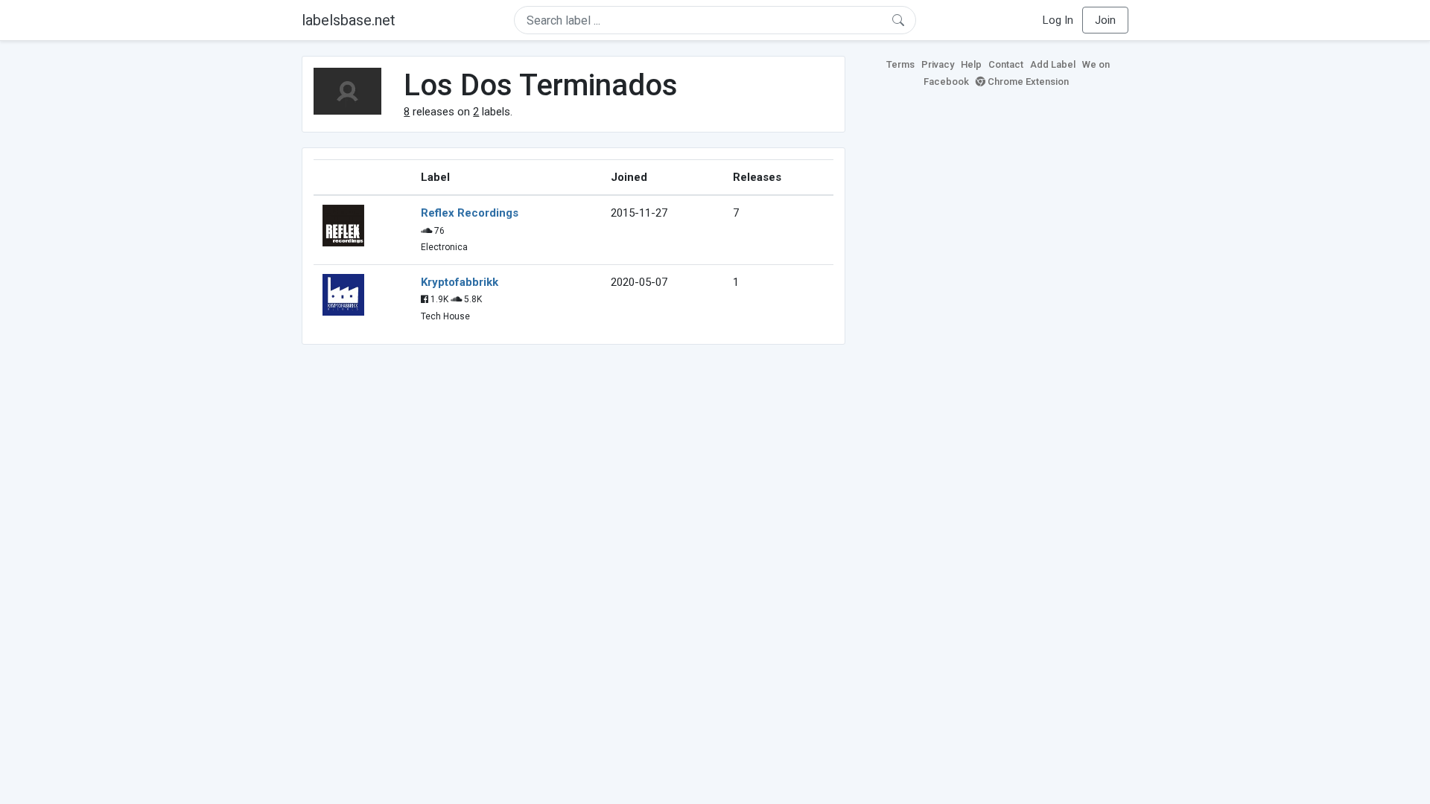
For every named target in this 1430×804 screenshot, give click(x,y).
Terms (900, 64)
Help (971, 64)
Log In (1058, 20)
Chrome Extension (1027, 81)
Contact (1005, 64)
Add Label (1052, 64)
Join (1105, 20)
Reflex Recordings (469, 213)
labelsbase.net (348, 20)
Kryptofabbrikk (459, 282)
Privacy (937, 64)
